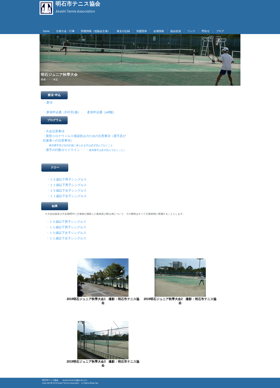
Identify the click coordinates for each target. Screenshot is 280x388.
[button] (54, 95)
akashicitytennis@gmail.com (75, 380)
